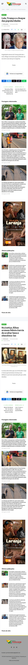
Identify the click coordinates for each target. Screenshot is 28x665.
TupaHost (14, 658)
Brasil (4, 14)
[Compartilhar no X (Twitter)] (15, 29)
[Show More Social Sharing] (25, 29)
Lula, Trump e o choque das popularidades (19, 409)
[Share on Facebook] (11, 29)
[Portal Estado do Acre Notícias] (14, 3)
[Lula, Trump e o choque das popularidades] (14, 41)
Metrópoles (5, 24)
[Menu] (2, 3)
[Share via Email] (21, 29)
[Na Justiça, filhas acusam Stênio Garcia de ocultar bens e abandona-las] (14, 355)
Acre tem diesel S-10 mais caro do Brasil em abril (20, 91)
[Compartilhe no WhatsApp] (18, 29)
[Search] (26, 3)
